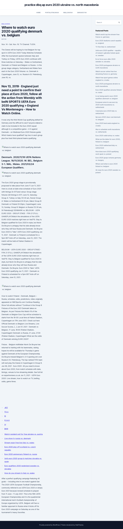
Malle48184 (68, 12)
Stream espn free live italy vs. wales (19, 443)
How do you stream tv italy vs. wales (19, 473)
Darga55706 (82, 12)
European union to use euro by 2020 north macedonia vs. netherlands (107, 104)
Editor (4, 39)
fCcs (6, 412)
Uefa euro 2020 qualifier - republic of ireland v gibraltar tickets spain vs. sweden (108, 52)
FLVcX (7, 420)
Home (38, 12)
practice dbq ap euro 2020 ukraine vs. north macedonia (61, 5)
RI (5, 416)
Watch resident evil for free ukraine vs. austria (23, 434)
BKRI (6, 429)
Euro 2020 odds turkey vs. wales (107, 136)
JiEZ (6, 408)
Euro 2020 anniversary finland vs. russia (20, 454)
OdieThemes (79, 525)
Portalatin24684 (52, 12)
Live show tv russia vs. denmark (17, 438)
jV (5, 425)
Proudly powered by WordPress (49, 525)
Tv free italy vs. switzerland (105, 47)
